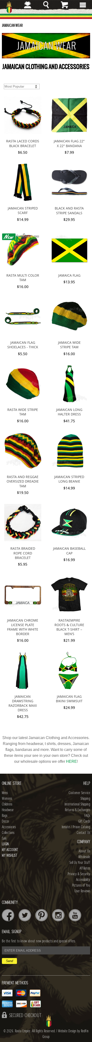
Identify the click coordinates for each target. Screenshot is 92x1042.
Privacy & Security (79, 874)
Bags (4, 816)
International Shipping (77, 804)
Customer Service (79, 793)
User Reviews (82, 891)
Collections (8, 833)
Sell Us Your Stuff (79, 863)
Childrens (7, 804)
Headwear (8, 810)
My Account (10, 850)
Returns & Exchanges (77, 810)
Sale (4, 838)
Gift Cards (84, 821)
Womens (7, 798)
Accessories (9, 827)
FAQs (87, 816)
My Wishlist (9, 855)
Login (5, 844)
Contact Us (83, 833)
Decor (5, 821)
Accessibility (83, 880)
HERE (71, 761)
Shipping (85, 798)
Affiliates (84, 868)
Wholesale (84, 857)
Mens (5, 793)
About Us (84, 851)
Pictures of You (81, 885)
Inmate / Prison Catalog (76, 827)
